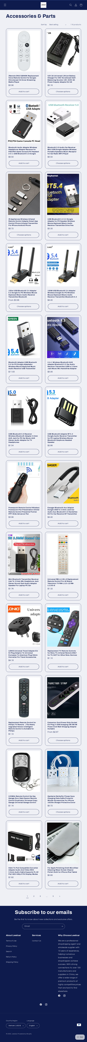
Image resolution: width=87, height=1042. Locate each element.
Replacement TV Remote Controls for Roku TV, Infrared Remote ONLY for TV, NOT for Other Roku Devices (62, 653)
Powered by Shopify (25, 1033)
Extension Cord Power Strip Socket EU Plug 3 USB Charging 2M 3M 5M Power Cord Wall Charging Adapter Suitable (62, 726)
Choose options (63, 91)
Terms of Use (11, 941)
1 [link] (27, 896)
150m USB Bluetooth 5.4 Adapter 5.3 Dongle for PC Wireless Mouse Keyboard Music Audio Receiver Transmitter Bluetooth (22, 294)
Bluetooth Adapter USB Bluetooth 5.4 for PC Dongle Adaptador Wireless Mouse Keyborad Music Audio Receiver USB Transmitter (22, 365)
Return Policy (11, 957)
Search (9, 951)
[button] (5, 5)
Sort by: (44, 24)
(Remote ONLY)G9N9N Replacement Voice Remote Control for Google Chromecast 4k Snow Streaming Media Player (23, 79)
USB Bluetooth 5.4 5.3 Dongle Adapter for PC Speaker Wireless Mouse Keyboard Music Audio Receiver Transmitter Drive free (61, 222)
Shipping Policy (12, 962)
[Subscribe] (62, 926)
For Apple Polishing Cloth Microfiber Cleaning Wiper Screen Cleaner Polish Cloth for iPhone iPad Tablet (63, 870)
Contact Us (36, 941)
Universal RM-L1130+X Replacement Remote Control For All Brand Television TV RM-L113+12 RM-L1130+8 (63, 582)
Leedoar (14, 1033)
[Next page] (59, 896)
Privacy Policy (11, 946)
